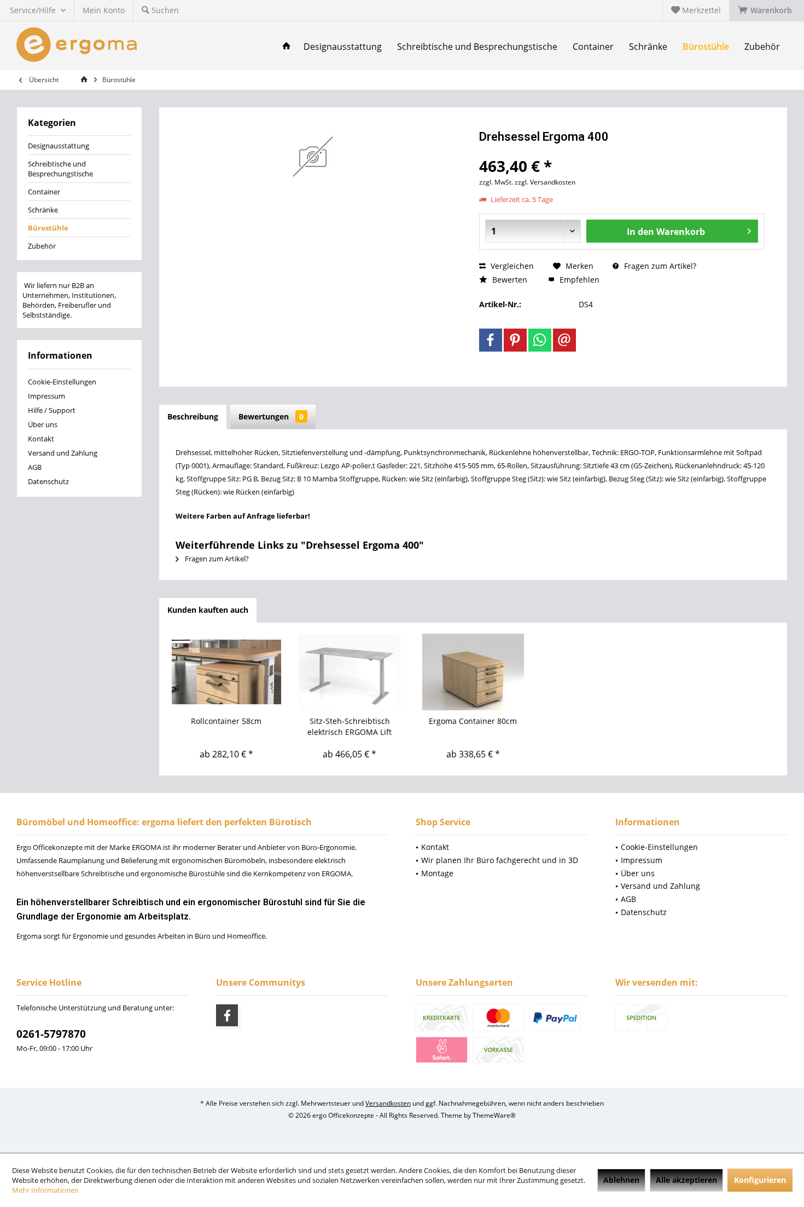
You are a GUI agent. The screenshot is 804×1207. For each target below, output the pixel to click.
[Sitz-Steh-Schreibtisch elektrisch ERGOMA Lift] (350, 672)
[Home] (286, 47)
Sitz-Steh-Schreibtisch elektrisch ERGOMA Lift (349, 726)
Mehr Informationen (45, 1190)
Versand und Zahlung (62, 453)
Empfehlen (578, 279)
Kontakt (41, 439)
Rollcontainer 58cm (226, 721)
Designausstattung (58, 146)
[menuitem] (766, 10)
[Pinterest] (515, 340)
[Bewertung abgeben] (621, 151)
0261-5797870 (51, 1034)
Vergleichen (511, 266)
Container (44, 192)
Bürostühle (48, 228)
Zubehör (42, 246)
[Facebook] (490, 340)
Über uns (42, 424)
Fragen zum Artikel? (659, 266)
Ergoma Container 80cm (473, 721)
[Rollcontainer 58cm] (226, 672)
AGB (35, 467)
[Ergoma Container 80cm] (473, 672)
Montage (437, 873)
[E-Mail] (564, 340)
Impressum (46, 396)
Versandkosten (388, 1103)
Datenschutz (48, 481)
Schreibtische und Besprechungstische (60, 169)
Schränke (43, 210)
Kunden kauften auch (207, 610)
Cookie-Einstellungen (62, 382)
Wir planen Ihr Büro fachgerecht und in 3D (499, 860)
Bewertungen (271, 416)
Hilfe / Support (51, 410)
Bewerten (508, 279)
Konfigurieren (760, 1180)
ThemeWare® (494, 1115)
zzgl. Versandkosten (545, 182)
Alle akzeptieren (686, 1180)
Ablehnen (621, 1180)
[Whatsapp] (539, 340)
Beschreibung (192, 416)
